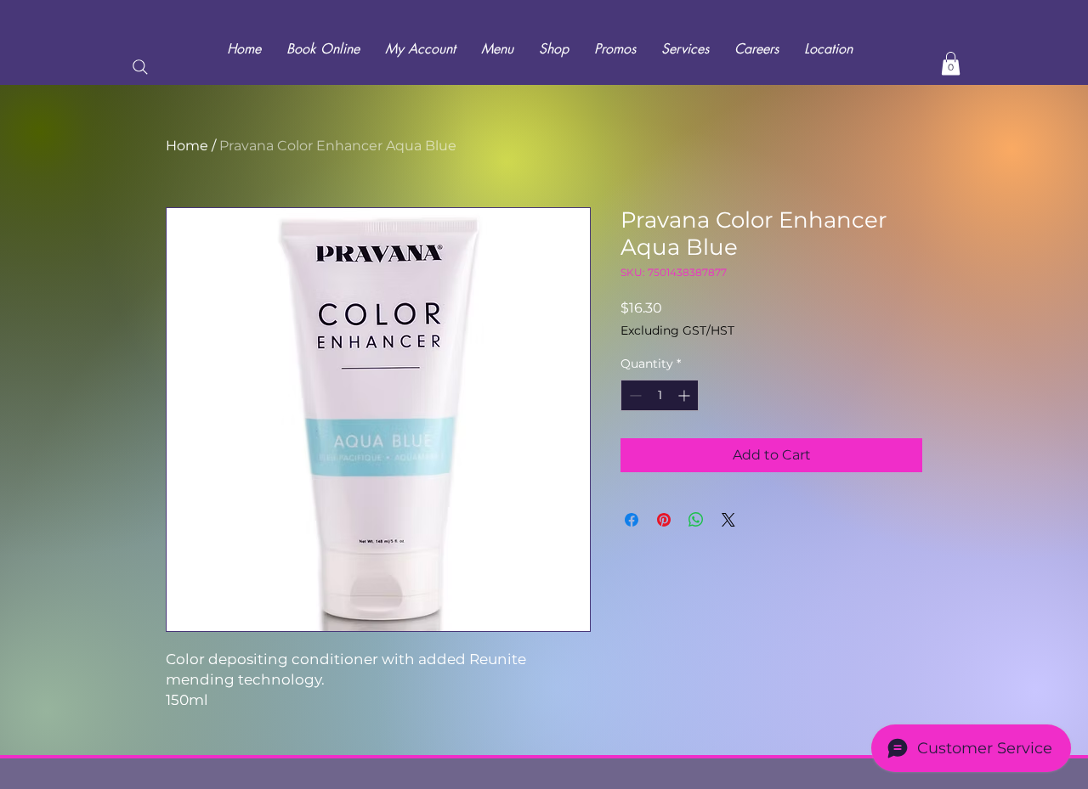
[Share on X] (728, 520)
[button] (950, 63)
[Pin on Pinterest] (664, 520)
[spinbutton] (659, 395)
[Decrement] (633, 395)
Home (187, 146)
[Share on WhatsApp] (696, 520)
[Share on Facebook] (631, 520)
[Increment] (685, 395)
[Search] (140, 67)
